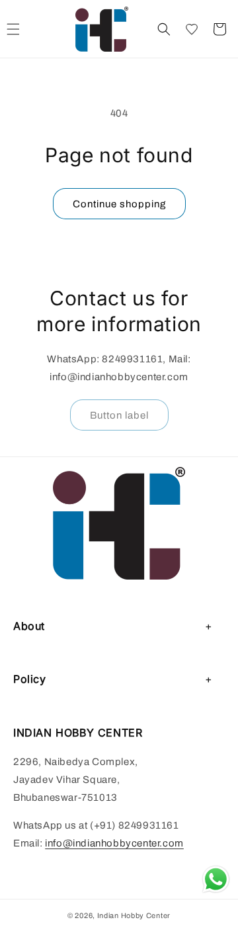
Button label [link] (119, 415)
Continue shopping (119, 204)
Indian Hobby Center (134, 915)
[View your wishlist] (191, 29)
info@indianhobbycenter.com (114, 843)
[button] (163, 29)
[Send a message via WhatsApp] (215, 879)
